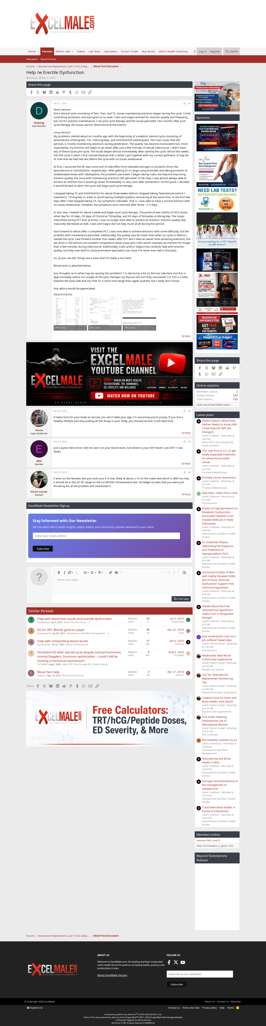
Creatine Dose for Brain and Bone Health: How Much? (219, 699)
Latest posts (205, 415)
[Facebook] (169, 963)
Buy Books (148, 51)
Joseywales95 (44, 633)
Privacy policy (209, 1007)
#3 (189, 441)
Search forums (48, 59)
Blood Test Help (48, 672)
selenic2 (41, 675)
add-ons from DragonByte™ (124, 1017)
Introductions (209, 503)
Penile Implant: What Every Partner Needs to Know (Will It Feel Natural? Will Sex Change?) (219, 426)
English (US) (36, 1007)
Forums (47, 51)
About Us (210, 1001)
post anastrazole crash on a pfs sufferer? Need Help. (219, 638)
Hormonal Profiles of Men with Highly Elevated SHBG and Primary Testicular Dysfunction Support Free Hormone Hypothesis (218, 579)
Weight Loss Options (213, 669)
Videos (81, 51)
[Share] (184, 103)
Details (179, 1017)
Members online (208, 834)
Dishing (33, 77)
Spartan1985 (43, 644)
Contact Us (223, 1001)
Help (221, 1007)
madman (179, 644)
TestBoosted (43, 622)
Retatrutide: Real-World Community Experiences (217, 657)
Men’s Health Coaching (173, 51)
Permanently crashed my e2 (219, 740)
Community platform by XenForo (133, 1014)
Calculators (110, 51)
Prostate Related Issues (214, 472)
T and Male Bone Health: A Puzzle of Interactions (218, 809)
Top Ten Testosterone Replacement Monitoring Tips (217, 678)
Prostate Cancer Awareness (219, 477)
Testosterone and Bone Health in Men (216, 760)
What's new (63, 51)
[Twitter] (176, 963)
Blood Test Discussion (75, 622)
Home (32, 51)
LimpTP (216, 840)
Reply (188, 336)
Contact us (174, 1007)
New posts (32, 59)
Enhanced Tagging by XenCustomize (134, 1020)
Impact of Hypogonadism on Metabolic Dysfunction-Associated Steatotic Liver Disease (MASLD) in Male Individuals (220, 515)
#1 (189, 103)
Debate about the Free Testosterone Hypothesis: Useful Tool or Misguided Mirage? (217, 611)
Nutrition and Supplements (216, 711)
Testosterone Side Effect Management (85, 633)
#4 (189, 472)
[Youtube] (182, 963)
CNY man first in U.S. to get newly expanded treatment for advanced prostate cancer (219, 456)
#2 (189, 411)
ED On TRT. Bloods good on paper (61, 630)
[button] (38, 51)
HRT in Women (210, 734)
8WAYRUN (150, 1022)
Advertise (236, 1001)
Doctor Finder (129, 51)
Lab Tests (94, 51)
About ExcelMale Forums (112, 975)
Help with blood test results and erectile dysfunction (74, 619)
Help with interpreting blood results (62, 641)
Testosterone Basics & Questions (219, 692)
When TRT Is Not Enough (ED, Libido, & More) (85, 664)
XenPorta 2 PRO (118, 1022)
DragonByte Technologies (162, 1017)
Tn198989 (42, 664)
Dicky (181, 632)
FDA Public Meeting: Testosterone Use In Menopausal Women (215, 720)
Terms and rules (190, 1007)
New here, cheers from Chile (219, 493)
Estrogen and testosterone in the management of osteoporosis (220, 784)
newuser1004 (204, 840)
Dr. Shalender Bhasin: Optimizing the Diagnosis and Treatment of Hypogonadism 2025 (218, 547)
